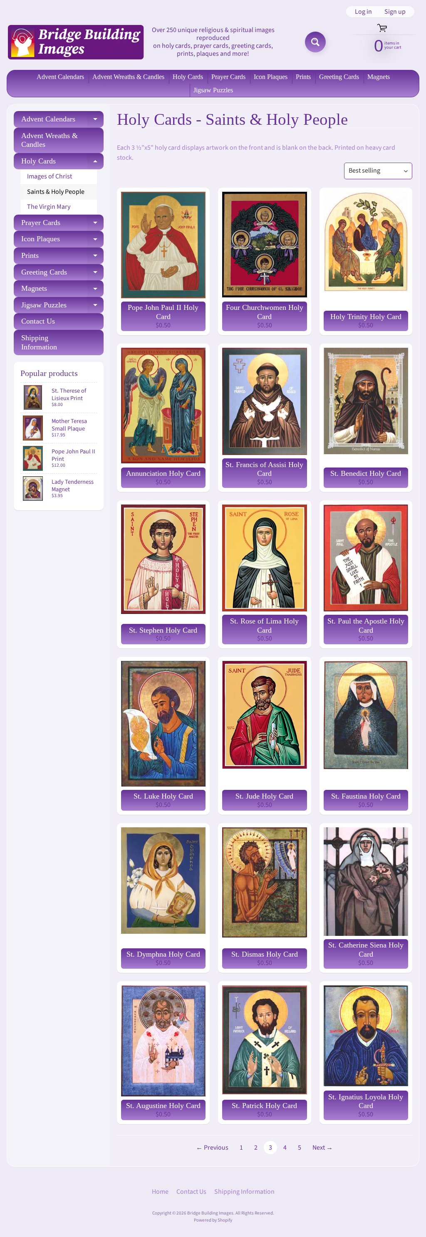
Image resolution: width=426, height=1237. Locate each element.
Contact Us (38, 321)
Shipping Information (39, 342)
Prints (303, 76)
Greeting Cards (339, 76)
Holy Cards (188, 76)
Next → (322, 1147)
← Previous (212, 1147)
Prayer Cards (228, 76)
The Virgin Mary (48, 206)
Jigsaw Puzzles (213, 90)
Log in (363, 11)
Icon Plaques (270, 76)
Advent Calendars (60, 76)
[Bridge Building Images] (75, 42)
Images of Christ (49, 176)
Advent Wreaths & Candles (128, 76)
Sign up (395, 11)
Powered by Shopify (213, 1220)
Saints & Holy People (55, 191)
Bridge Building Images (210, 1213)
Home (160, 1191)
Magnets (378, 76)
